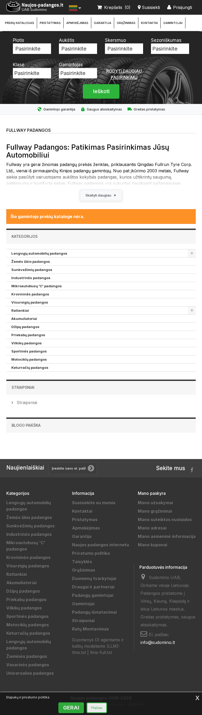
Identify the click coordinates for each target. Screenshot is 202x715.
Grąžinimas (126, 23)
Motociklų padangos (29, 359)
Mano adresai (152, 528)
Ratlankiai (20, 310)
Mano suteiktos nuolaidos (165, 519)
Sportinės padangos (29, 351)
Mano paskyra (152, 493)
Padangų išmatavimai (94, 612)
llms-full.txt (101, 652)
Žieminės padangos (26, 656)
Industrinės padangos (30, 278)
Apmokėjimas (77, 23)
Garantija (102, 23)
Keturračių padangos (29, 367)
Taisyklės (82, 561)
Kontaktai (149, 23)
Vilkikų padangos (26, 343)
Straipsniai (23, 387)
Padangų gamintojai (92, 595)
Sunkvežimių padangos (31, 270)
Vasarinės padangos (27, 664)
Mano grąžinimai (155, 511)
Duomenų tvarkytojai (94, 578)
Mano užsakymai (155, 502)
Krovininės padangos (30, 294)
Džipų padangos (25, 327)
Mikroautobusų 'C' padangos (36, 286)
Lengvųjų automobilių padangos (39, 253)
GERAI (71, 707)
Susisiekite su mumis (93, 502)
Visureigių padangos (29, 302)
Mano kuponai (152, 544)
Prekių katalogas (19, 23)
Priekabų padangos (28, 335)
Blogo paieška (26, 425)
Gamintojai (173, 23)
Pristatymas (50, 23)
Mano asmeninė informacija (167, 536)
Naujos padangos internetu (100, 544)
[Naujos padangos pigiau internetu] (35, 6)
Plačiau (96, 708)
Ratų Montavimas (90, 629)
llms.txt (79, 652)
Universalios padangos (30, 673)
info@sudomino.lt (157, 642)
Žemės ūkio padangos (30, 261)
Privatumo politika (91, 553)
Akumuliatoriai (24, 318)
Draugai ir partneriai (93, 587)
